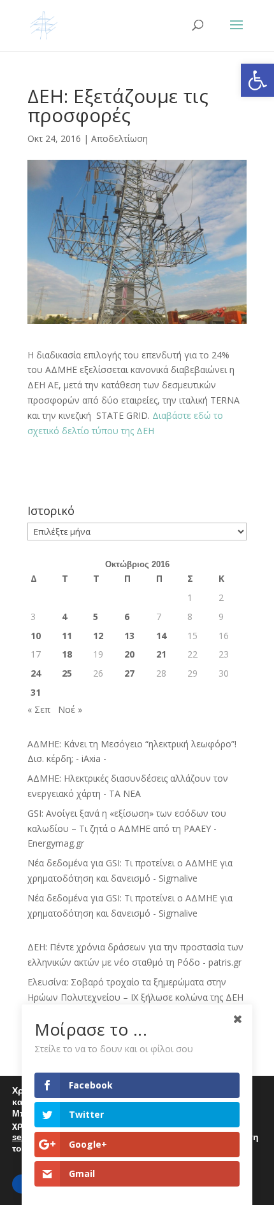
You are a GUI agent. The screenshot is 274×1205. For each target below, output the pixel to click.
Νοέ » (70, 709)
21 (161, 654)
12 (98, 636)
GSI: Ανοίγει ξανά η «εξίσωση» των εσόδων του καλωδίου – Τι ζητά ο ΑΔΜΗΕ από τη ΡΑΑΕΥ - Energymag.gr (126, 828)
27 (129, 673)
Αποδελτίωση (119, 138)
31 (36, 692)
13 (129, 636)
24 (36, 673)
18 (67, 654)
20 (129, 654)
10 (36, 636)
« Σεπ (38, 709)
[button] (257, 80)
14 (161, 636)
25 (67, 673)
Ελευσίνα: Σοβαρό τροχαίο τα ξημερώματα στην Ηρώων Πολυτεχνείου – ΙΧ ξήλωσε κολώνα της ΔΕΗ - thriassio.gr (135, 997)
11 (67, 636)
